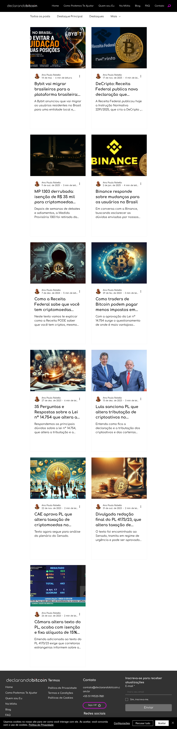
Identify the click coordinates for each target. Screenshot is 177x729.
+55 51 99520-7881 (93, 696)
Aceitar (162, 723)
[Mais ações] (81, 76)
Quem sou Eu (13, 698)
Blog (8, 709)
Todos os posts (40, 16)
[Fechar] (173, 723)
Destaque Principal (69, 16)
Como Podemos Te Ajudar (21, 693)
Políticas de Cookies (60, 698)
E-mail (130, 686)
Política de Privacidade (62, 688)
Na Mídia (11, 704)
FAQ (8, 715)
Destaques (96, 16)
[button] (169, 5)
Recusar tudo (143, 723)
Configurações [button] (122, 723)
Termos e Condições (60, 693)
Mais (114, 16)
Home (9, 687)
